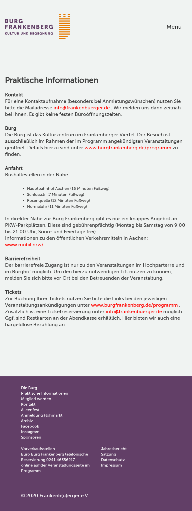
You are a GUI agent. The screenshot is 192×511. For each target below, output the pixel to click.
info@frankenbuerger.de (82, 108)
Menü (174, 27)
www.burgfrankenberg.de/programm (127, 148)
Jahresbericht (114, 449)
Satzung (108, 454)
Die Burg (29, 388)
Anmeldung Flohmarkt (41, 415)
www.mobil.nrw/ (24, 245)
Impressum (111, 465)
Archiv (27, 421)
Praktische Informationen (44, 393)
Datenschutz (113, 460)
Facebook (30, 426)
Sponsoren (31, 437)
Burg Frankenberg (37, 26)
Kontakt (28, 404)
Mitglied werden (36, 399)
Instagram (30, 432)
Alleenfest (30, 410)
